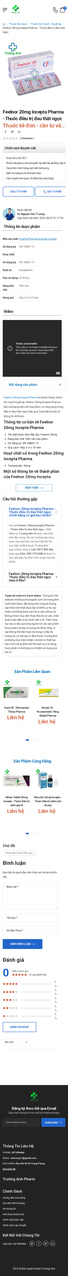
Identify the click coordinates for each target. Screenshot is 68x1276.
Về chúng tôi (9, 1208)
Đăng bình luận (20, 943)
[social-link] (32, 1243)
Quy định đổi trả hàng (14, 1203)
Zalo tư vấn (18, 191)
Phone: (7, 1152)
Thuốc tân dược (18, 24)
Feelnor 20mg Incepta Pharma (21, 397)
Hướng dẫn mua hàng (14, 1197)
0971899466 (18, 1152)
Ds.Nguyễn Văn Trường (31, 214)
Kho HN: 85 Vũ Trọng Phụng (30, 1163)
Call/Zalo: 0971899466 (14, 1243)
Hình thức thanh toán (13, 1214)
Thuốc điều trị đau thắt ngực (19, 853)
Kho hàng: (9, 1163)
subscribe (51, 1122)
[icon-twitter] (12, 132)
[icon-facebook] (5, 132)
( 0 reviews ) (27, 138)
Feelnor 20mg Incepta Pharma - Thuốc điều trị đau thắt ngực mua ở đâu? (32, 577)
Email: (6, 1158)
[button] (27, 740)
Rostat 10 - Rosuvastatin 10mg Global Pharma (48, 711)
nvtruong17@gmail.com (23, 1158)
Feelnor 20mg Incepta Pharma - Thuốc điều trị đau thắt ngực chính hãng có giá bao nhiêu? (32, 512)
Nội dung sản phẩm (23, 384)
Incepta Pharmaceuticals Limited (38, 238)
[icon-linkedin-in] (19, 132)
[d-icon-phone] (55, 10)
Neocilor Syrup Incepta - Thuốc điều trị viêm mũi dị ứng (48, 801)
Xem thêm (32, 487)
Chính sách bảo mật (13, 1219)
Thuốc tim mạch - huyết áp (46, 24)
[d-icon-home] (4, 24)
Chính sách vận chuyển (14, 1225)
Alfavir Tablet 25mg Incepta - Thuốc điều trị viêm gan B (16, 801)
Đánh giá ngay (19, 1027)
